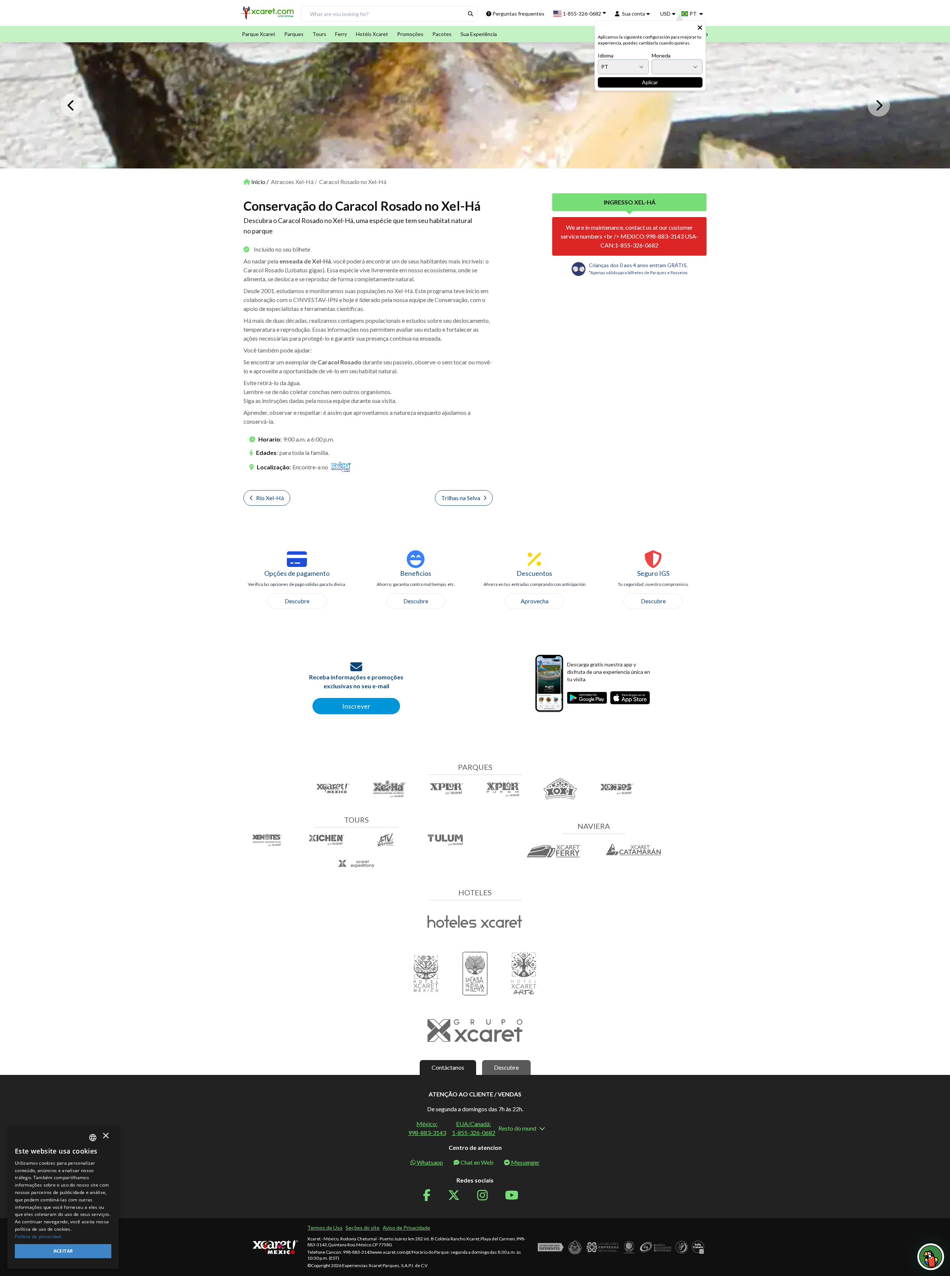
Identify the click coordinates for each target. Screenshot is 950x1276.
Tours (319, 34)
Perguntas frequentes (518, 13)
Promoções (410, 34)
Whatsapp (430, 1162)
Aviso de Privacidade (406, 1227)
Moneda (661, 55)
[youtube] (516, 1195)
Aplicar (650, 82)
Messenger (525, 1162)
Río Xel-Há (270, 497)
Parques (294, 34)
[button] (268, 15)
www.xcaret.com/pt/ (392, 1252)
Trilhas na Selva (460, 497)
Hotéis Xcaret (372, 34)
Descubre (297, 600)
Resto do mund (517, 1128)
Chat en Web (477, 1162)
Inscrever (356, 706)
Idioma (605, 55)
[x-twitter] (458, 1195)
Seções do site (362, 1227)
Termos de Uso (325, 1227)
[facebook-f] (431, 1195)
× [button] (105, 1137)
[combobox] (92, 1137)
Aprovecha (534, 600)
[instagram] (487, 1195)
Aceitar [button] (63, 1251)
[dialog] (63, 1197)
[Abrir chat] (930, 1256)
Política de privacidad (38, 1236)
